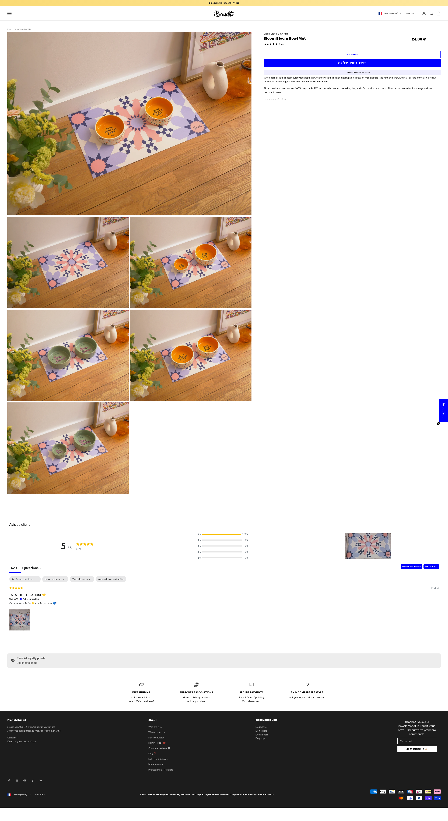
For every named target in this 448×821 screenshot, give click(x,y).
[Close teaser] (438, 423)
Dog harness (261, 734)
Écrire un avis (431, 566)
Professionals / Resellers (160, 769)
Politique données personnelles (217, 795)
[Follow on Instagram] (17, 780)
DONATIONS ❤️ (157, 743)
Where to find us (156, 732)
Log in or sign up (27, 662)
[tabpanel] (224, 604)
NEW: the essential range (224, 3)
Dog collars (261, 730)
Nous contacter (156, 737)
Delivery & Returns (157, 759)
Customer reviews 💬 (159, 748)
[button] (223, 534)
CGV (166, 795)
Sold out (352, 54)
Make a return (155, 764)
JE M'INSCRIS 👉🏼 (417, 749)
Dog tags (260, 738)
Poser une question (411, 566)
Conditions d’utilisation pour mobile (254, 795)
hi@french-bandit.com (26, 741)
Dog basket (261, 726)
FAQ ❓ (152, 753)
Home (9, 29)
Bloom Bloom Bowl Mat (23, 29)
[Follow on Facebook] (8, 780)
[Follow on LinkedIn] (40, 780)
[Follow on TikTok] (32, 780)
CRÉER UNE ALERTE (352, 63)
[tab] (31, 568)
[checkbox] (111, 579)
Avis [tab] (14, 568)
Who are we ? (155, 726)
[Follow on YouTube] (24, 780)
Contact (174, 795)
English (410, 13)
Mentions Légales (189, 795)
